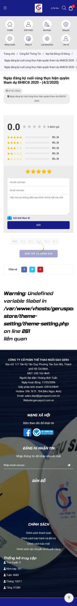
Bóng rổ (28, 45)
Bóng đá (65, 30)
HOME (10, 30)
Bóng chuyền (10, 45)
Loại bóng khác (47, 45)
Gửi (38, 225)
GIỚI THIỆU (28, 30)
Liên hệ (66, 45)
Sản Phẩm (47, 30)
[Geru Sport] (38, 7)
